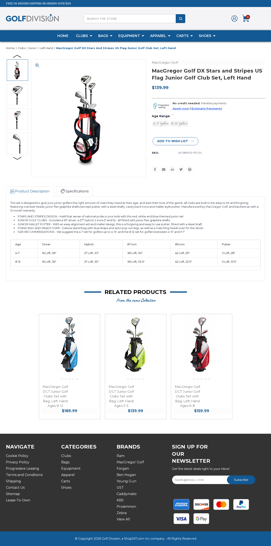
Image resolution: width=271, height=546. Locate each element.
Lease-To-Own (18, 500)
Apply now (181, 108)
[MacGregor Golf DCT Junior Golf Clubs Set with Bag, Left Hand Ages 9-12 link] (69, 344)
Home (62, 36)
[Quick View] (91, 322)
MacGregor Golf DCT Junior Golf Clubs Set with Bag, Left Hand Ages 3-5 (121, 396)
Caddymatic (127, 494)
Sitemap (13, 494)
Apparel (158, 36)
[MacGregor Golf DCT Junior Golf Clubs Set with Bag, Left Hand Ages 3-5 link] (135, 344)
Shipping (13, 481)
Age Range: (162, 116)
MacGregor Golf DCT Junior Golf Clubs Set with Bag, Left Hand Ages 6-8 (187, 396)
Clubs (82, 36)
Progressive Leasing (22, 468)
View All (123, 519)
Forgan (123, 468)
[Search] (180, 18)
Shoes (205, 36)
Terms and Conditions (24, 475)
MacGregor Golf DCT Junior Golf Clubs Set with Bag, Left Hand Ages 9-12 (55, 396)
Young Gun (126, 481)
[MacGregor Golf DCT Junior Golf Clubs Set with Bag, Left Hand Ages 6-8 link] (201, 344)
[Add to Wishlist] (91, 333)
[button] (175, 141)
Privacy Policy (17, 462)
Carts (182, 36)
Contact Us (15, 488)
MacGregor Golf (130, 462)
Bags (103, 36)
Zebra (122, 513)
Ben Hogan (126, 475)
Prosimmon (126, 507)
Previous (17, 56)
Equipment (129, 36)
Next (17, 158)
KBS (120, 500)
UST (120, 488)
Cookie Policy (17, 456)
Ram (120, 456)
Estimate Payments (206, 108)
